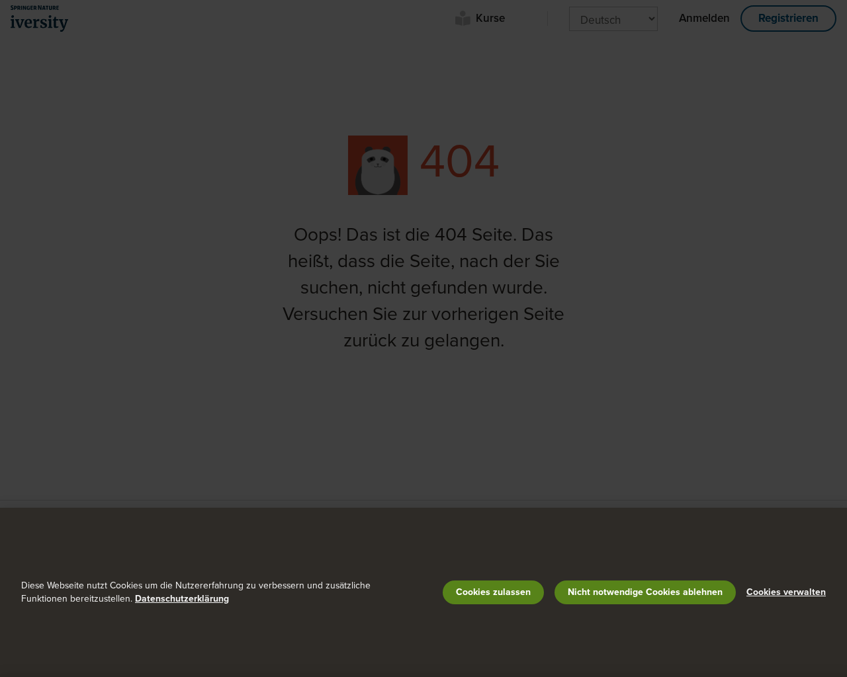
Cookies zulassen (493, 592)
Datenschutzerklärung (182, 598)
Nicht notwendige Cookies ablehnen (645, 592)
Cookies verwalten (786, 592)
